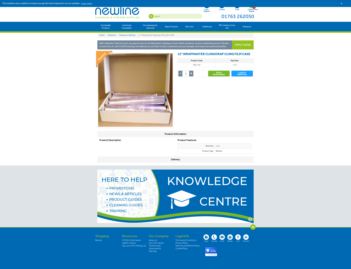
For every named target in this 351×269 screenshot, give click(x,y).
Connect (246, 241)
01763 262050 (237, 16)
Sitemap (153, 251)
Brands (98, 240)
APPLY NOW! (243, 45)
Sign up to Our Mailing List (134, 245)
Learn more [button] (86, 3)
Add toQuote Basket (219, 73)
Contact (222, 9)
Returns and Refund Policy (188, 245)
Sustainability (155, 248)
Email (237, 9)
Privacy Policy (182, 243)
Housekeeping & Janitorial (150, 26)
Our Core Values (156, 243)
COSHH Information (131, 240)
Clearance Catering (127, 35)
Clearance (247, 26)
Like (238, 241)
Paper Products (171, 26)
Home (102, 35)
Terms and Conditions (186, 240)
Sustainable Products (106, 26)
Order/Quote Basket (252, 9)
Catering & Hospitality (127, 26)
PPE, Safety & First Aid (227, 26)
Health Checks (129, 243)
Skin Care (189, 26)
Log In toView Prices (242, 73)
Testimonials (155, 245)
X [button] (341, 3)
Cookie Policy (182, 248)
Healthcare (207, 26)
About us (153, 240)
